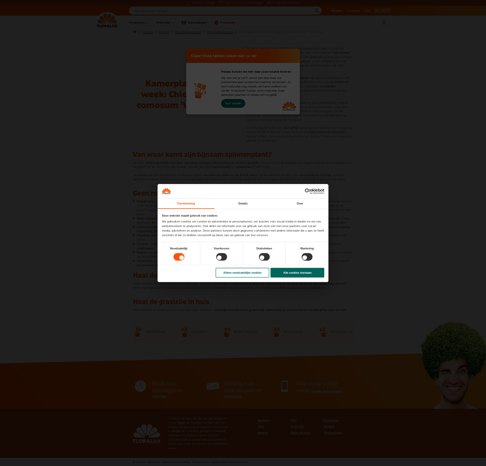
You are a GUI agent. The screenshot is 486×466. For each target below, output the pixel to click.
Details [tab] (243, 203)
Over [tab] (300, 203)
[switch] (221, 257)
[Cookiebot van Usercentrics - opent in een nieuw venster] (307, 191)
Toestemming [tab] (186, 203)
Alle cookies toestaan (297, 272)
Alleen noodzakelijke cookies (242, 272)
